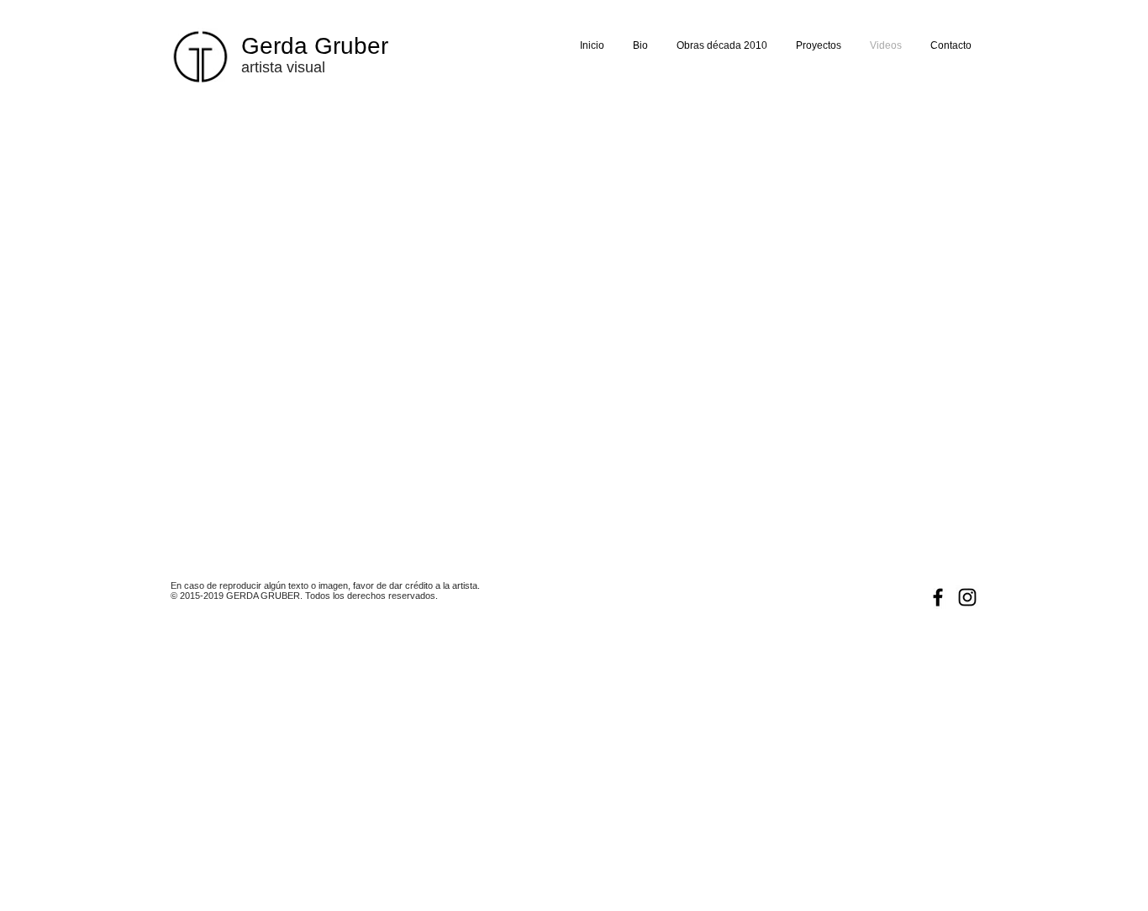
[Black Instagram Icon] (967, 597)
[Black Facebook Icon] (938, 597)
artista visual (283, 67)
